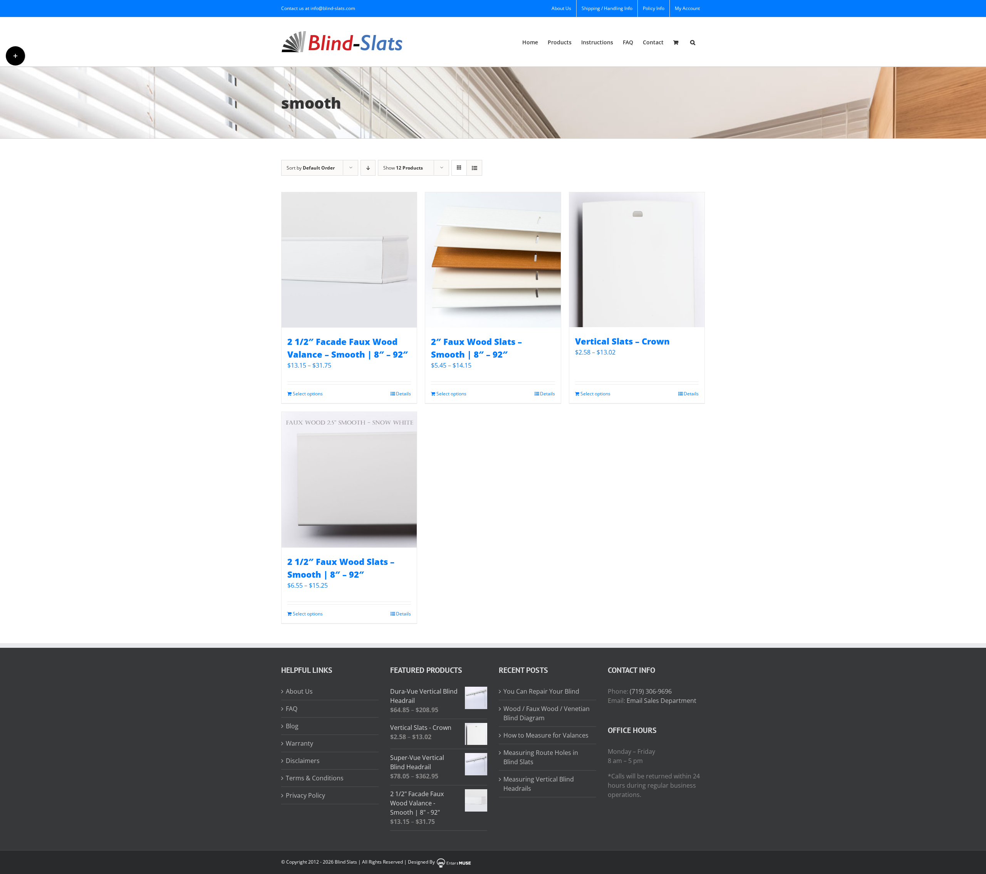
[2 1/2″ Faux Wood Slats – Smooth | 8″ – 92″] (349, 479)
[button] (692, 41)
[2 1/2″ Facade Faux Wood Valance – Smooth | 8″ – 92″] (349, 260)
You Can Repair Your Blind (541, 691)
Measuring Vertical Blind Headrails (538, 784)
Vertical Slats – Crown (622, 341)
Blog (292, 726)
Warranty (299, 743)
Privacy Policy (305, 795)
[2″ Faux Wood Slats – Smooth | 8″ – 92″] (492, 260)
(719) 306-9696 (651, 691)
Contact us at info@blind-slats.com (318, 8)
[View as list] (474, 167)
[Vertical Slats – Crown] (636, 259)
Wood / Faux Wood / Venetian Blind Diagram (546, 713)
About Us (299, 691)
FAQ (291, 708)
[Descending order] (368, 168)
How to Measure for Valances (546, 735)
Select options (308, 393)
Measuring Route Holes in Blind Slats (540, 757)
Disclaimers (303, 760)
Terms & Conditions (315, 778)
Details (403, 393)
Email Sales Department (661, 700)
